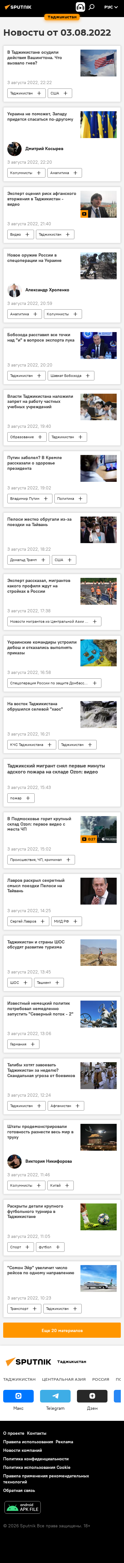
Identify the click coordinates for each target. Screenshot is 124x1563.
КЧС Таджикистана (26, 744)
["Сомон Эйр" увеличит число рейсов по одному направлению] (98, 1278)
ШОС (14, 982)
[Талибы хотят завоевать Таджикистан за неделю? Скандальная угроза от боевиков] (98, 1075)
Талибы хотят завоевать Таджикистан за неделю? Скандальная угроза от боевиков (41, 1070)
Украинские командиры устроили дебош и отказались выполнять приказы (42, 647)
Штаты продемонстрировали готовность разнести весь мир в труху (40, 1132)
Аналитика (59, 172)
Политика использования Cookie (37, 1467)
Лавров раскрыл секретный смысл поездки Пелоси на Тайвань (36, 886)
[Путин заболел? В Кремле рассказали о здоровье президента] (98, 468)
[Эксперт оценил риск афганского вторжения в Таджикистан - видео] (98, 204)
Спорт (15, 1247)
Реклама (64, 1442)
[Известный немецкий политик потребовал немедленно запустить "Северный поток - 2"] (98, 1014)
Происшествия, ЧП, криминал (36, 859)
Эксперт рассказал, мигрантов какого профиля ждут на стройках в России (38, 586)
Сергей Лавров (23, 921)
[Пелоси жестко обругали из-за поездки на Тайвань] (98, 530)
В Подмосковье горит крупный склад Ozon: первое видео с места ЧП (39, 824)
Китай (55, 1185)
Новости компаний (22, 1450)
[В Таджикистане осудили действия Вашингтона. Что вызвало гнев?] (98, 63)
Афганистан (61, 1105)
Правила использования (28, 1442)
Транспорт (19, 1308)
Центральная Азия (64, 1379)
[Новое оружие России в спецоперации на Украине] (98, 265)
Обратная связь (19, 1490)
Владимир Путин (24, 498)
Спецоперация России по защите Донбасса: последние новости (55, 683)
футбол (45, 1247)
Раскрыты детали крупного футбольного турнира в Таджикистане (35, 1211)
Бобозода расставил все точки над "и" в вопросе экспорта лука (40, 337)
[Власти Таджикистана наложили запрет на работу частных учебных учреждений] (98, 407)
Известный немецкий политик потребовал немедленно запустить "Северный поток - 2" (40, 1009)
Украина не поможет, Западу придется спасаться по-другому (40, 116)
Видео (15, 234)
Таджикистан (21, 93)
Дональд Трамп (23, 559)
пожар (16, 798)
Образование (22, 436)
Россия (100, 1379)
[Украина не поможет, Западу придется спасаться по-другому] (98, 124)
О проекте (13, 1433)
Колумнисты (21, 172)
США (55, 93)
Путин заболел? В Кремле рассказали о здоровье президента (34, 463)
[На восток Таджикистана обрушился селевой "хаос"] (98, 714)
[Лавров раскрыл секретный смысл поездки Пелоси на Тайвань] (98, 891)
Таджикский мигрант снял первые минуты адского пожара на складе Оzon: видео (56, 769)
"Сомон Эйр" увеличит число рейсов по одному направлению (40, 1270)
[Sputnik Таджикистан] (19, 9)
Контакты (36, 1433)
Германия (18, 1044)
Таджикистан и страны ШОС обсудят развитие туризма (36, 944)
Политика (65, 498)
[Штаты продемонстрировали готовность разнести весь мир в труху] (98, 1137)
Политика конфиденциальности (36, 1459)
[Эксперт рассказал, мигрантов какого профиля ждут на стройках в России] (98, 591)
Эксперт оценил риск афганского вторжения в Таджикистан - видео (41, 199)
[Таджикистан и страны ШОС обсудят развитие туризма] (98, 952)
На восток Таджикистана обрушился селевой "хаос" (35, 706)
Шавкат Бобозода (66, 375)
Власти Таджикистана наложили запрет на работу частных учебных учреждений (40, 402)
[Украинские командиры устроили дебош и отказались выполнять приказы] (98, 652)
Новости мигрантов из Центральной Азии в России (55, 621)
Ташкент (44, 982)
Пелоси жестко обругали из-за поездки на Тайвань (39, 522)
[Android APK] (22, 1508)
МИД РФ (61, 921)
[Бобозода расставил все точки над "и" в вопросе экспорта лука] (98, 345)
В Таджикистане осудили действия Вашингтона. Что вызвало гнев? (34, 58)
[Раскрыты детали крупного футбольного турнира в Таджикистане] (98, 1216)
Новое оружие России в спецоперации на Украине (34, 257)
